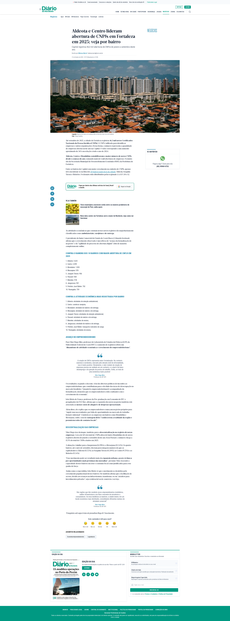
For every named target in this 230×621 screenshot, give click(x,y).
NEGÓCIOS (166, 11)
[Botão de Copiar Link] (52, 204)
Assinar (86, 568)
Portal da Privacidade (145, 610)
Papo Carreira (84, 17)
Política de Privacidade (166, 594)
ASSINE (187, 7)
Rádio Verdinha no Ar (80, 2)
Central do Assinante (98, 610)
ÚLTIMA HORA (125, 12)
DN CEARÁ (133, 12)
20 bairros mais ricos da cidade (103, 171)
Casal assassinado (92, 2)
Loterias (101, 17)
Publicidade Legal (152, 2)
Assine (86, 610)
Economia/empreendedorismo (75, 537)
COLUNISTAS (180, 12)
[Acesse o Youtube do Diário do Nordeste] (97, 574)
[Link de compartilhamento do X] (52, 199)
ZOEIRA (173, 12)
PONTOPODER (142, 12)
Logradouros (91, 537)
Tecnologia (93, 17)
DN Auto (67, 17)
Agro (62, 17)
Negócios (53, 17)
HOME (117, 12)
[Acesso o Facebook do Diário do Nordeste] (88, 574)
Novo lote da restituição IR (136, 2)
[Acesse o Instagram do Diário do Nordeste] (84, 574)
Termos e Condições (151, 594)
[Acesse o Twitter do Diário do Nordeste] (92, 574)
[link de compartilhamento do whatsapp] (52, 188)
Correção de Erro (161, 610)
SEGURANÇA (151, 12)
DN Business (75, 17)
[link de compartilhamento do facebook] (52, 194)
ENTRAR (179, 7)
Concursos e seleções (105, 2)
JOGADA (158, 12)
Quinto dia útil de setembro (120, 2)
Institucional (113, 610)
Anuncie (65, 610)
